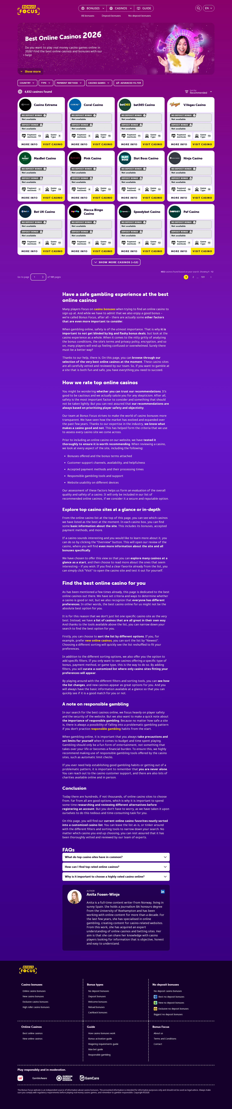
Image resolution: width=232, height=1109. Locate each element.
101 (203, 276)
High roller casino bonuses (36, 1007)
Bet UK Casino (44, 212)
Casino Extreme (45, 105)
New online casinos (32, 1038)
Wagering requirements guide (103, 1043)
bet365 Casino (144, 105)
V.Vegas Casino (195, 105)
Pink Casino (92, 158)
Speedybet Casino (147, 212)
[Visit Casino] (25, 105)
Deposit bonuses (111, 15)
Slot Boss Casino (146, 158)
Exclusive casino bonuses (35, 1001)
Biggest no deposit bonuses (168, 1014)
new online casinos (98, 640)
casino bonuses (104, 309)
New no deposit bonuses (171, 1002)
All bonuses (87, 15)
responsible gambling (106, 729)
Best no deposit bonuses (171, 996)
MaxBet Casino (45, 158)
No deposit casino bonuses (168, 990)
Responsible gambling (99, 1054)
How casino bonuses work (101, 1033)
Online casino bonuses (34, 990)
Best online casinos (33, 1033)
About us (158, 1033)
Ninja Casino (193, 158)
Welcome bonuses (97, 1001)
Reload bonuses (96, 1007)
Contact (158, 1043)
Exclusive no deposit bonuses (173, 1008)
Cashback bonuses (97, 1012)
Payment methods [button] (34, 135)
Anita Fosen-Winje (103, 894)
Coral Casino (93, 105)
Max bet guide (95, 1049)
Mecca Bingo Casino (93, 212)
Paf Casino (191, 212)
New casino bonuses (33, 996)
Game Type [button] (55, 135)
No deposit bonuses (139, 15)
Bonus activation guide (100, 1038)
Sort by (193, 90)
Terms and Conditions (165, 1038)
